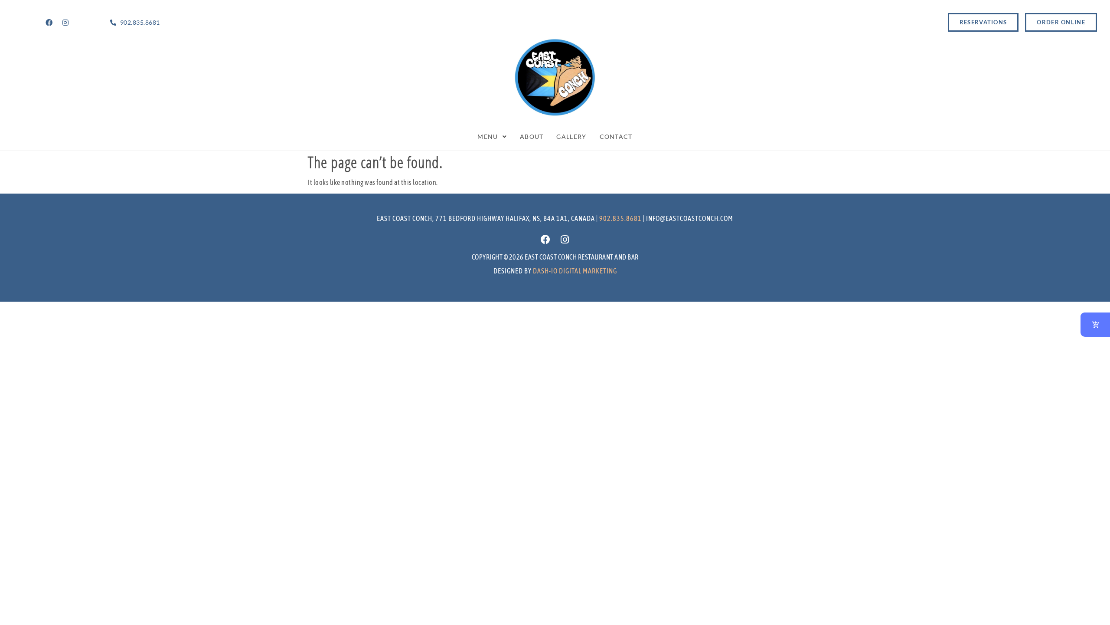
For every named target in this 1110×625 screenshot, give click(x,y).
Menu (487, 136)
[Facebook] (49, 23)
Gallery (571, 136)
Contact (616, 136)
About (532, 136)
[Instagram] (65, 23)
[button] (492, 136)
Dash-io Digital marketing (575, 271)
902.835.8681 (620, 218)
